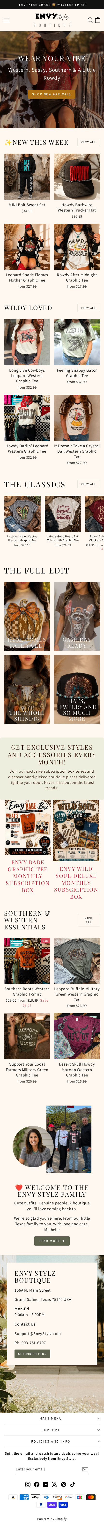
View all (88, 142)
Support (51, 1430)
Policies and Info (51, 1441)
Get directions (32, 1354)
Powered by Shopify (52, 1519)
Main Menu (50, 1418)
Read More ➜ (52, 1241)
